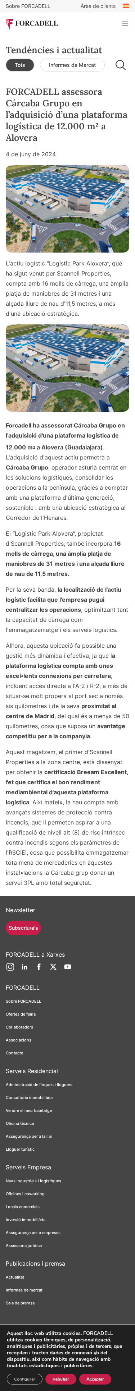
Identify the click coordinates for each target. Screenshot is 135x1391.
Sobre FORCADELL (28, 6)
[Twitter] (53, 969)
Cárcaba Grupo (27, 467)
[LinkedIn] (24, 969)
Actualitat (15, 1277)
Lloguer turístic (20, 1149)
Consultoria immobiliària (29, 1097)
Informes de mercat (24, 1290)
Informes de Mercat (72, 65)
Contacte (14, 1052)
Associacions (18, 1040)
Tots (20, 65)
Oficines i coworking (25, 1193)
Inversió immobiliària (25, 1219)
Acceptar (95, 1379)
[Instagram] (10, 969)
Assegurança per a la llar (29, 1136)
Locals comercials (23, 1206)
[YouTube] (67, 969)
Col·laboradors (19, 1027)
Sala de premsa (20, 1302)
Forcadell (18, 425)
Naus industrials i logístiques (33, 1180)
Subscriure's (23, 928)
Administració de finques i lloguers (39, 1084)
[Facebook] (39, 969)
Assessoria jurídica (24, 1245)
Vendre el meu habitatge (29, 1110)
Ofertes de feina (21, 1014)
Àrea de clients (98, 6)
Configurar (24, 1379)
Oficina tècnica (20, 1123)
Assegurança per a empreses (33, 1232)
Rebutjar (61, 1379)
